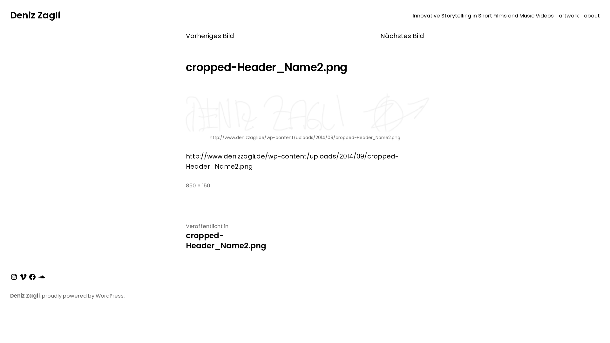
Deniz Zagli (35, 15)
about (592, 15)
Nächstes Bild (402, 35)
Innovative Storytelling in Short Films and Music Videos (483, 15)
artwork (569, 15)
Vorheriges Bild (210, 35)
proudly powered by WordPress (83, 295)
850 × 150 (198, 185)
